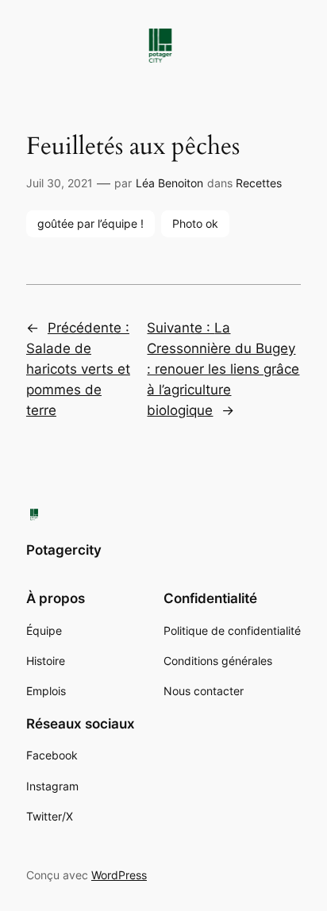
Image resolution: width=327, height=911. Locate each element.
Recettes (259, 183)
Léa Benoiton (169, 183)
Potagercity (64, 550)
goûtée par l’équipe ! (90, 223)
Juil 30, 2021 (59, 183)
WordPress (119, 875)
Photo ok (195, 223)
